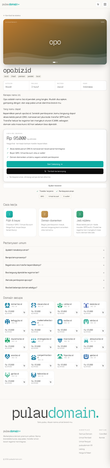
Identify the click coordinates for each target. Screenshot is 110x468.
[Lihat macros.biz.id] (68, 343)
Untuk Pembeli (85, 438)
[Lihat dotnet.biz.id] (15, 308)
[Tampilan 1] (54, 62)
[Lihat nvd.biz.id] (68, 326)
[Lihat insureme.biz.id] (15, 343)
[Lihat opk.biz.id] (94, 361)
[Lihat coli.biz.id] (68, 308)
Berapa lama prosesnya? (16, 257)
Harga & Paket (85, 453)
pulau (10, 4)
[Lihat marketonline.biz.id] (42, 326)
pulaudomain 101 (85, 445)
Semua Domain (85, 434)
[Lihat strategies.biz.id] (42, 343)
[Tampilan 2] (56, 62)
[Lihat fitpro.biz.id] (68, 361)
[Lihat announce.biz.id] (94, 343)
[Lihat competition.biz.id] (42, 361)
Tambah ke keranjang (56, 171)
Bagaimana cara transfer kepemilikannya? (23, 265)
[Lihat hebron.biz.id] (42, 378)
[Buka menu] (105, 4)
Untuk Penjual (85, 441)
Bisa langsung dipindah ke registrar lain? (22, 272)
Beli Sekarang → (55, 164)
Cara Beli (103, 434)
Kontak (102, 438)
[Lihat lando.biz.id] (94, 308)
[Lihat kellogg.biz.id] (15, 326)
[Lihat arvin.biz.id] (15, 361)
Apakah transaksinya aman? (17, 250)
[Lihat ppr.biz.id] (15, 378)
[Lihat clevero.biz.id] (42, 308)
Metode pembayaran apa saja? (19, 280)
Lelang (82, 449)
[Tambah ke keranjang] (24, 312)
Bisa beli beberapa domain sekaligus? (21, 287)
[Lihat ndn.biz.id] (94, 326)
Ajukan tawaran (55, 186)
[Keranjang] (98, 4)
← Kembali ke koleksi (12, 15)
